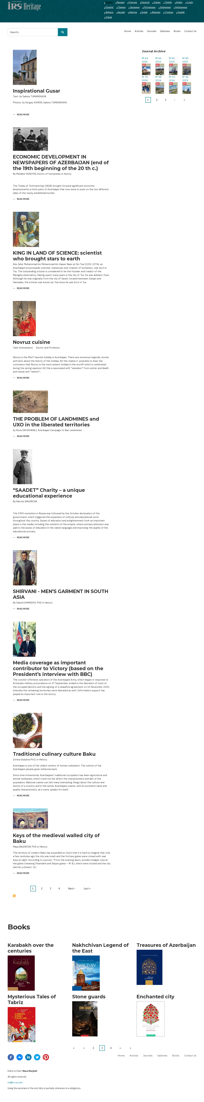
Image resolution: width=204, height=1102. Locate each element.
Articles (139, 31)
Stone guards (89, 997)
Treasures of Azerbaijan (166, 945)
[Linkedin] (28, 1056)
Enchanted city (155, 997)
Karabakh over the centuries (31, 948)
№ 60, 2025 (185, 60)
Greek (144, 12)
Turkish (168, 2)
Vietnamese (181, 7)
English (109, 2)
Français (133, 2)
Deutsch (145, 2)
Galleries (165, 31)
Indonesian (165, 7)
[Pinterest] (46, 1056)
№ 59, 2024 (145, 78)
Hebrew (133, 12)
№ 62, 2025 (158, 60)
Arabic (179, 2)
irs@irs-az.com (15, 1082)
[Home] (24, 5)
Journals (151, 31)
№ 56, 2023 (185, 78)
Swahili (181, 12)
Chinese (122, 7)
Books (177, 31)
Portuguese (150, 7)
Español (109, 7)
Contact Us (190, 31)
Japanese (135, 7)
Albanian (156, 12)
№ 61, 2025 (172, 60)
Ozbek (109, 17)
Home (127, 31)
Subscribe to (14, 896)
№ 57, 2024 (172, 78)
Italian (157, 2)
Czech (190, 2)
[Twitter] (37, 1056)
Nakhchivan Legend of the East (100, 948)
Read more (23, 114)
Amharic (109, 12)
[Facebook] (11, 1056)
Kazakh (121, 12)
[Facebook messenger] (19, 1056)
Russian (120, 2)
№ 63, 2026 (145, 60)
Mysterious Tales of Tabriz (32, 999)
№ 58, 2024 (158, 78)
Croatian (169, 12)
